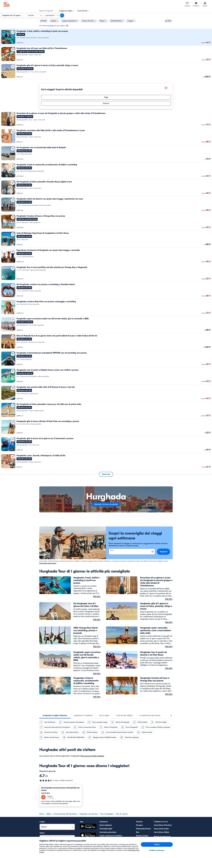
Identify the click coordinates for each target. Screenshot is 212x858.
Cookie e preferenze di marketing (110, 836)
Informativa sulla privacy (47, 563)
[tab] (55, 715)
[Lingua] (196, 3)
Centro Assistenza (105, 825)
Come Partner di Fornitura (163, 825)
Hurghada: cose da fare (88, 814)
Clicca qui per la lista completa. (92, 756)
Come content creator (161, 829)
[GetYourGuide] (7, 4)
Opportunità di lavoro (143, 829)
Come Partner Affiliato (161, 832)
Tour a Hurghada (106, 814)
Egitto (49, 814)
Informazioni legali (105, 829)
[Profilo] (205, 3)
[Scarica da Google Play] (88, 827)
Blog (137, 832)
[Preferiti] (187, 3)
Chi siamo (139, 825)
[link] (106, 37)
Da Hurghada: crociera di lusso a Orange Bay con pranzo (60, 789)
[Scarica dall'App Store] (88, 835)
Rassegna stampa (142, 836)
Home (41, 814)
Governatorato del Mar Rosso (65, 814)
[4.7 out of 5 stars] (46, 780)
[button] (106, 37)
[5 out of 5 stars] (60, 793)
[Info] (67, 26)
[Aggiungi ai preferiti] (13, 32)
